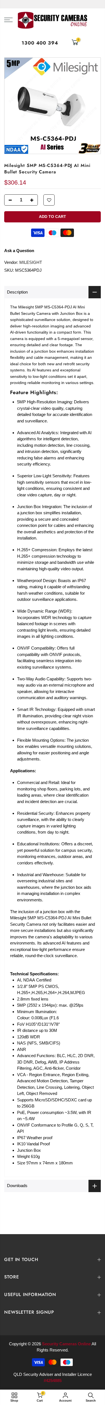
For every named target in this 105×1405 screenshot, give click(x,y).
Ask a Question (19, 250)
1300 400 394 (40, 42)
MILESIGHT (30, 262)
